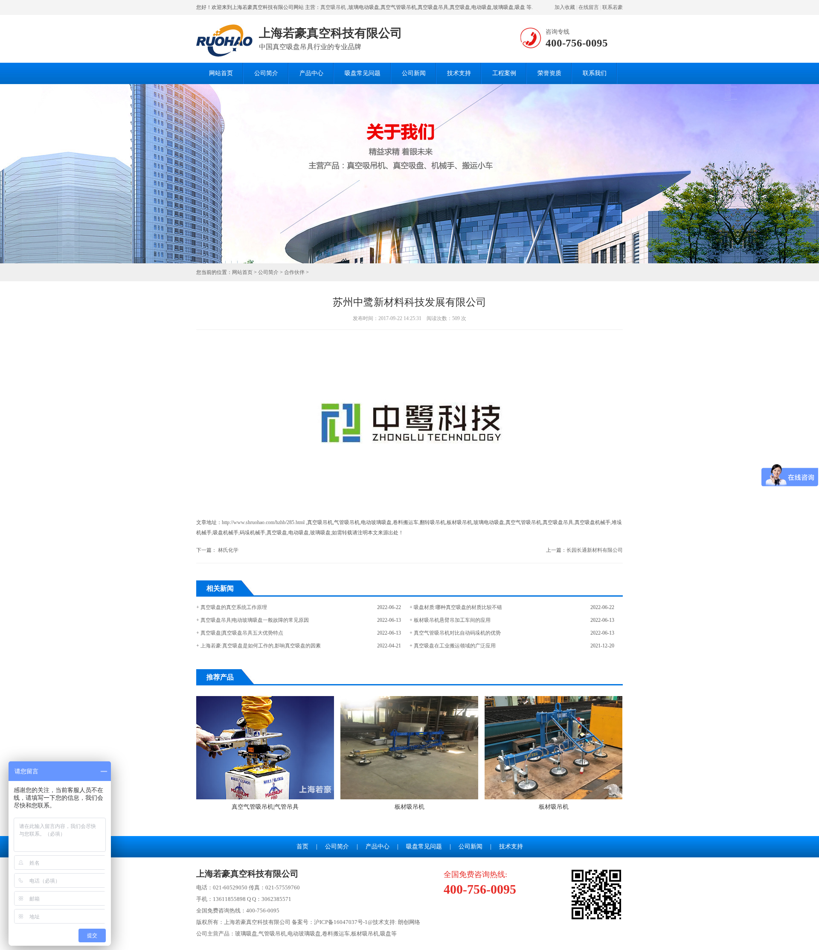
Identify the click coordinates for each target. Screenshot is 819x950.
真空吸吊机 (333, 7)
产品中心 (311, 73)
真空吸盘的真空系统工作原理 (233, 607)
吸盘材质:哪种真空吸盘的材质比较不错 (458, 607)
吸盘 (385, 933)
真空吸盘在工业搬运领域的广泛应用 (455, 646)
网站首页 (221, 73)
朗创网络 (409, 922)
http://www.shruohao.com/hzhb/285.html (263, 522)
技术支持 (459, 73)
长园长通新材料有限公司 (594, 550)
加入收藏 (565, 7)
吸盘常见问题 (362, 73)
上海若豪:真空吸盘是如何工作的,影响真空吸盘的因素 (260, 646)
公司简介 (266, 73)
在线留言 (588, 7)
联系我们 (595, 73)
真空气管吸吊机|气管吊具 (265, 807)
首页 (302, 846)
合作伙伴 (294, 272)
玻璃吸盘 (246, 933)
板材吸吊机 (409, 807)
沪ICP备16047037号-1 (341, 922)
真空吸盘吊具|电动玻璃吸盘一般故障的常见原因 (254, 620)
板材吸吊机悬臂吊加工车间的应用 (452, 620)
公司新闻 (414, 73)
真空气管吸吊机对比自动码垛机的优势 (457, 633)
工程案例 (504, 73)
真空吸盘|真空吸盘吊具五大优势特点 (241, 633)
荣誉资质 (549, 73)
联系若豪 (612, 7)
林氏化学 (228, 550)
